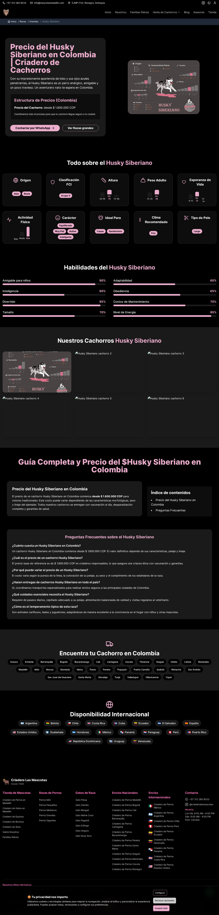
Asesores (198, 12)
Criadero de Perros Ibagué (126, 853)
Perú (173, 732)
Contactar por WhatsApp (32, 128)
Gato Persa (81, 799)
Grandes (33, 21)
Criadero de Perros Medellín (126, 799)
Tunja (117, 677)
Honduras (80, 732)
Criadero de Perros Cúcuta (126, 864)
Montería (65, 669)
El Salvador (167, 723)
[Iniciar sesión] (214, 2)
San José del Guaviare (59, 677)
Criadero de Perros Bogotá (126, 805)
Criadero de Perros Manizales (127, 859)
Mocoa (49, 669)
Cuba (119, 723)
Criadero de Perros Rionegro (127, 869)
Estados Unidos (25, 732)
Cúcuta (129, 661)
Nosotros (120, 12)
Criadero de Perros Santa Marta (125, 847)
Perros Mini (45, 799)
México (104, 732)
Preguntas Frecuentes (170, 510)
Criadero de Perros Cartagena (122, 825)
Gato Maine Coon (84, 815)
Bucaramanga (82, 661)
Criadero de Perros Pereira (126, 840)
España (191, 723)
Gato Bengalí (82, 810)
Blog (187, 12)
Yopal (169, 677)
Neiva (80, 669)
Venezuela (142, 741)
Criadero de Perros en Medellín (14, 801)
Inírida (174, 661)
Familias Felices (139, 12)
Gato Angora (82, 830)
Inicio (108, 12)
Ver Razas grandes (80, 128)
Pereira (106, 669)
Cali (98, 661)
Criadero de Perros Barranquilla (122, 817)
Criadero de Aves (12, 826)
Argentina (29, 723)
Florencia (144, 661)
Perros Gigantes (47, 820)
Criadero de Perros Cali (124, 810)
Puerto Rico (197, 732)
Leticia (187, 661)
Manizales (203, 661)
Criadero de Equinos (13, 816)
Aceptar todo (161, 908)
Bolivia (52, 723)
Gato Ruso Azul (83, 835)
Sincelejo (103, 677)
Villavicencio (152, 677)
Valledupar (133, 677)
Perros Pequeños (48, 805)
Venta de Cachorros (165, 12)
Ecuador (141, 723)
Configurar (160, 893)
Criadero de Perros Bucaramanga (122, 834)
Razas (22, 21)
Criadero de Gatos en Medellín (14, 810)
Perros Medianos (48, 810)
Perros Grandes (47, 815)
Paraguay (151, 732)
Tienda (212, 12)
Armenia (29, 661)
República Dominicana (84, 741)
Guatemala (54, 732)
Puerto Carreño (142, 669)
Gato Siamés (82, 805)
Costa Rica (96, 723)
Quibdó (160, 669)
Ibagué (160, 661)
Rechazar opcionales (164, 900)
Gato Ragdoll (82, 820)
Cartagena (112, 661)
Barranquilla (47, 661)
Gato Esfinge (82, 825)
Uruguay (116, 741)
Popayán (122, 669)
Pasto (93, 669)
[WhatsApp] (209, 2)
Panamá (127, 732)
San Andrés (194, 669)
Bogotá (63, 661)
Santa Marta (84, 677)
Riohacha (176, 669)
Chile (73, 723)
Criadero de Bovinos (13, 821)
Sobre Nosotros (11, 832)
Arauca (14, 661)
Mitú (36, 669)
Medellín (23, 669)
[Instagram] (203, 2)
